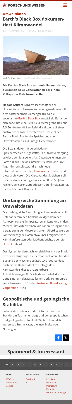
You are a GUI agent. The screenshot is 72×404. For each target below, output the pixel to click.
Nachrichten (11, 382)
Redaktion (51, 379)
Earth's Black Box (29, 118)
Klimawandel (42, 171)
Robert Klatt (46, 30)
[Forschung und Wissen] (24, 5)
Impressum (51, 385)
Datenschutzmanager (56, 392)
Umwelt (8, 244)
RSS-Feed (10, 379)
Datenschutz (52, 382)
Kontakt (50, 389)
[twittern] (66, 337)
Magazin (9, 385)
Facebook (30, 379)
